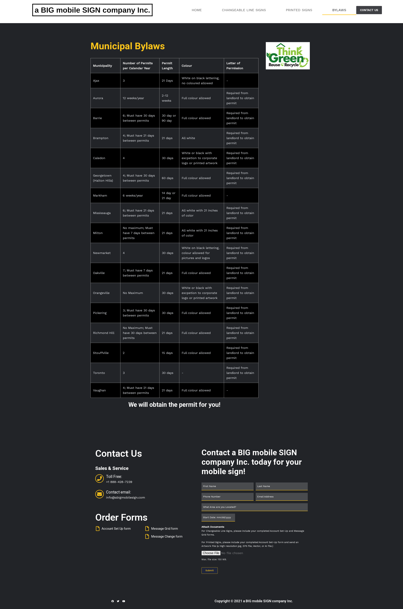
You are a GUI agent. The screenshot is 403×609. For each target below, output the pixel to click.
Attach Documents (213, 526)
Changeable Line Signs (244, 10)
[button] (369, 10)
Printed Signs (299, 10)
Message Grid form (164, 528)
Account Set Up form (116, 528)
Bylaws (339, 10)
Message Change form (166, 536)
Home (197, 10)
